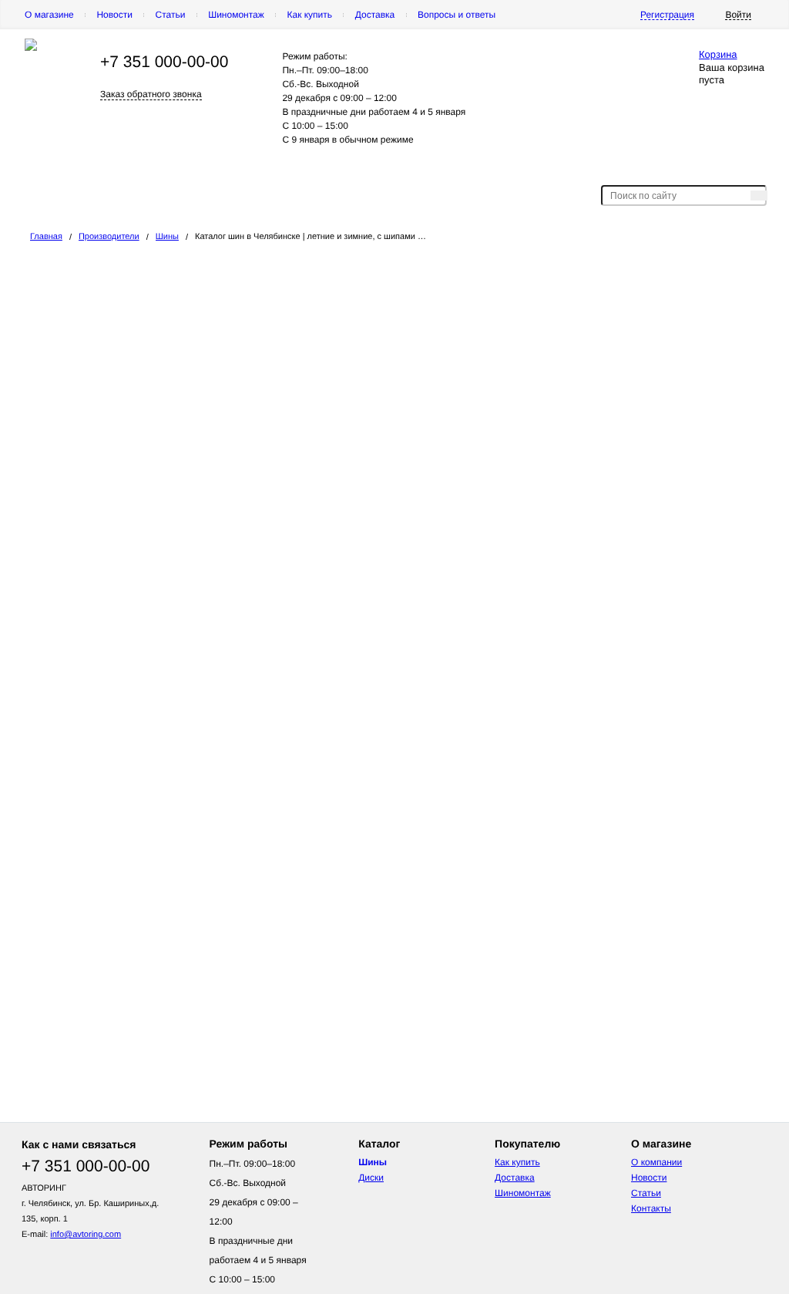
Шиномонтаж (236, 14)
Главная (46, 236)
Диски (371, 1177)
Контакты (651, 1208)
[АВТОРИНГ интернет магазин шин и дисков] (31, 47)
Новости (114, 14)
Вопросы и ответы (456, 14)
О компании (656, 1162)
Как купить (309, 14)
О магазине (49, 14)
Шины (167, 236)
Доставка (375, 14)
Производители (109, 236)
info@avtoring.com (85, 1234)
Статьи (171, 14)
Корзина (718, 54)
